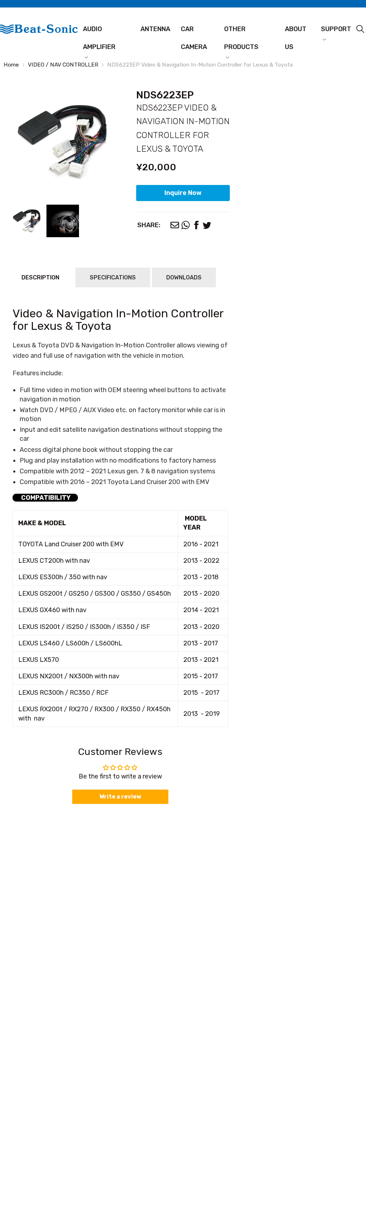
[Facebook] (196, 225)
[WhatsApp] (185, 225)
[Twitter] (207, 225)
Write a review (120, 796)
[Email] (174, 225)
